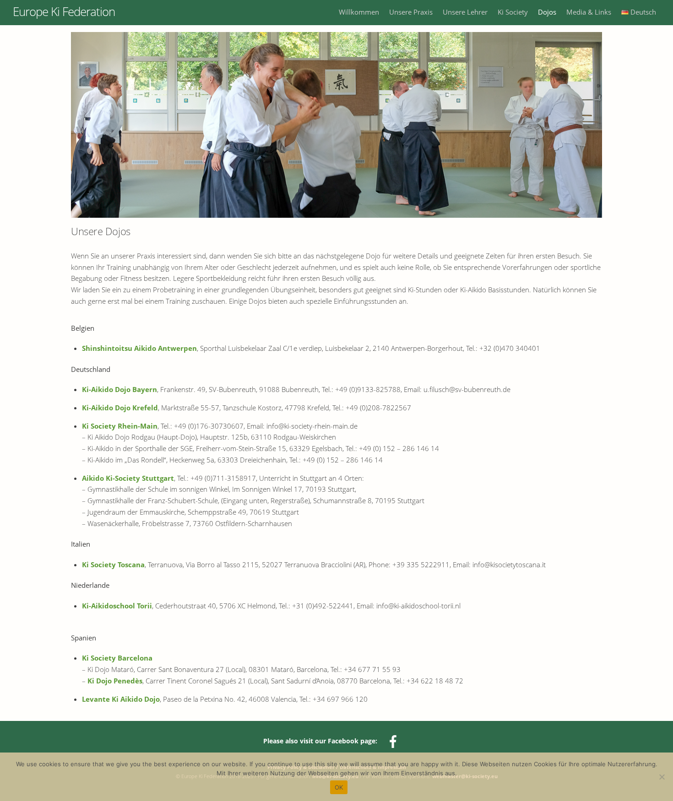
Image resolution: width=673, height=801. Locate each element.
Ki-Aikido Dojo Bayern (119, 389)
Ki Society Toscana (113, 564)
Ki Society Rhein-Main (119, 425)
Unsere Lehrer (465, 11)
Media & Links (588, 11)
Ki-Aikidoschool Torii (117, 605)
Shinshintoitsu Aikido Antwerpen (139, 348)
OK (339, 787)
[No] (661, 776)
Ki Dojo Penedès (114, 680)
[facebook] (394, 741)
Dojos (547, 11)
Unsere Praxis (411, 11)
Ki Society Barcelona (117, 657)
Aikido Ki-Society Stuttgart (128, 478)
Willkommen (359, 11)
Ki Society (513, 11)
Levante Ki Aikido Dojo (121, 699)
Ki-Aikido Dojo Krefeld (120, 407)
